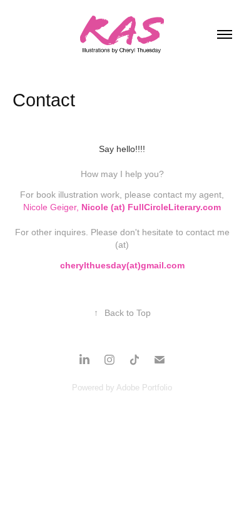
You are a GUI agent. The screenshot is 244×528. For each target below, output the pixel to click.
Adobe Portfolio (144, 387)
